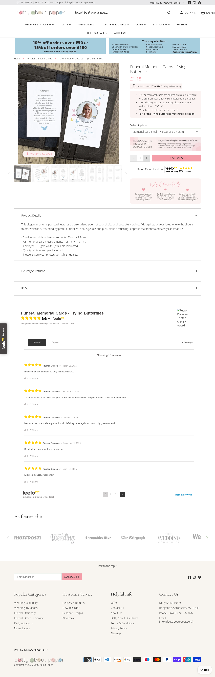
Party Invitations (23, 623)
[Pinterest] (199, 2)
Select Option (138, 125)
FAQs (24, 288)
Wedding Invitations (25, 608)
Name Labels (22, 628)
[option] (68, 113)
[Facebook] (189, 2)
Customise (176, 158)
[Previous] (19, 113)
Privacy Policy (119, 628)
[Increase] (146, 158)
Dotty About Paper (170, 603)
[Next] (117, 113)
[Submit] (169, 12)
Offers (114, 603)
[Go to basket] (203, 12)
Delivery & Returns (33, 271)
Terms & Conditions (122, 623)
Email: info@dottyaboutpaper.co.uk (176, 619)
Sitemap (116, 633)
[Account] (181, 12)
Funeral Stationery (25, 613)
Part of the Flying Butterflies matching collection (167, 113)
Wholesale (68, 618)
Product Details (31, 215)
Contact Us (117, 608)
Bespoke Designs (72, 613)
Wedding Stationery (25, 603)
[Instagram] (194, 2)
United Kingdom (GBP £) (165, 2)
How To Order (70, 608)
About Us (116, 613)
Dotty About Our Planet (124, 618)
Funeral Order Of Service (29, 618)
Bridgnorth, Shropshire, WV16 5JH (179, 608)
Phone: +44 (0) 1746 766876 (176, 613)
